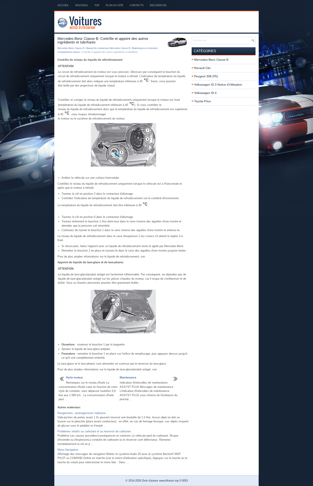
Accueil (63, 5)
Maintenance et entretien (144, 48)
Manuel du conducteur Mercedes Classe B (108, 48)
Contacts (137, 5)
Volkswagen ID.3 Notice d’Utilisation (218, 84)
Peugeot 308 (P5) (206, 76)
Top (96, 5)
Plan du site (114, 5)
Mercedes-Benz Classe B (70, 48)
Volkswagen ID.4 (205, 93)
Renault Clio (202, 68)
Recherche (158, 5)
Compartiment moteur (68, 52)
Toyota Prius (202, 101)
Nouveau (81, 5)
